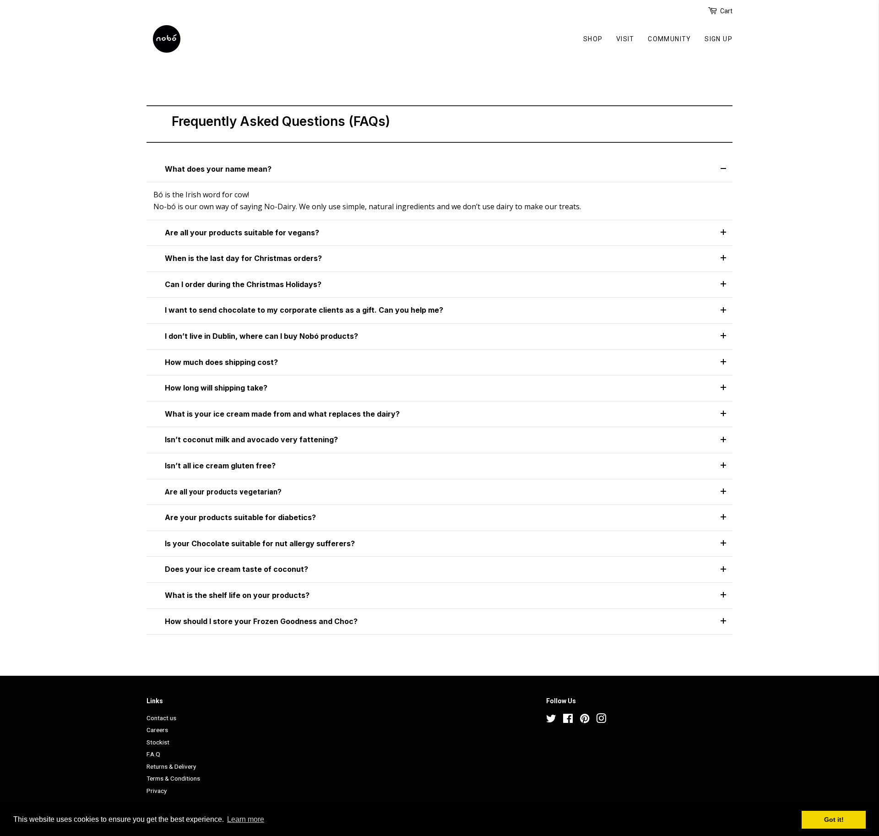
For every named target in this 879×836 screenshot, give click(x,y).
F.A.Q (153, 754)
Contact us (161, 718)
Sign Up (718, 39)
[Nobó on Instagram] (601, 720)
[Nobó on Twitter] (551, 720)
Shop (593, 39)
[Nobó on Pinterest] (585, 720)
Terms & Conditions (173, 778)
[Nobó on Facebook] (568, 720)
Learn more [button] (245, 819)
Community (669, 39)
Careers (157, 729)
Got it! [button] (834, 819)
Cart (726, 11)
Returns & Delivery (171, 766)
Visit (625, 39)
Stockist (157, 742)
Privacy (156, 790)
